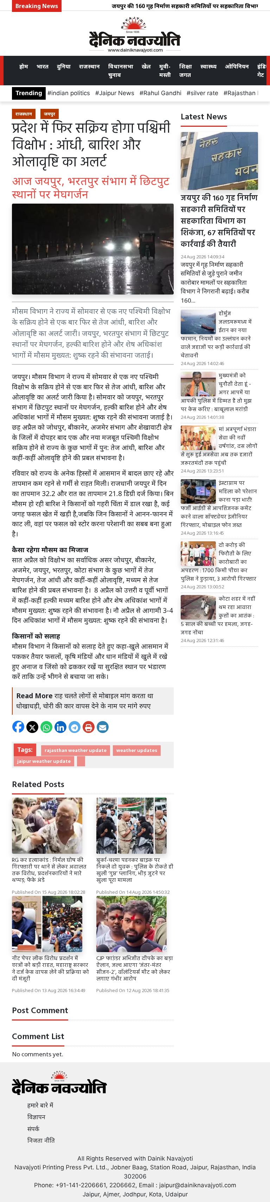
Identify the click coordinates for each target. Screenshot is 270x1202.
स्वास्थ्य (208, 66)
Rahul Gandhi (162, 93)
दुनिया (64, 66)
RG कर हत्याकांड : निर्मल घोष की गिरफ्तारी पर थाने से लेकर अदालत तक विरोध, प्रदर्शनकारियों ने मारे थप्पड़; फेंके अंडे (49, 870)
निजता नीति (41, 1140)
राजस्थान (89, 66)
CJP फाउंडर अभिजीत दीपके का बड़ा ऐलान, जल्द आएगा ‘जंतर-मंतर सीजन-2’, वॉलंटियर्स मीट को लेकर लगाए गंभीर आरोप (134, 969)
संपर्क (33, 1128)
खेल (146, 66)
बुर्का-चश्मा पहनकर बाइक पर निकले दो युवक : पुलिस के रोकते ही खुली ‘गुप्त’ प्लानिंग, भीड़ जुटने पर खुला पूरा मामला (134, 870)
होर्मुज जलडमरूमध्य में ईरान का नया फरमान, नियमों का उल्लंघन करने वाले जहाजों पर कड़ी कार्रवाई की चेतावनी (216, 335)
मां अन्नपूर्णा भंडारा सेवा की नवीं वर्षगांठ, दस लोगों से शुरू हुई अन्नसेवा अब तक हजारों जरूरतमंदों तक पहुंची (219, 446)
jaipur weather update (44, 761)
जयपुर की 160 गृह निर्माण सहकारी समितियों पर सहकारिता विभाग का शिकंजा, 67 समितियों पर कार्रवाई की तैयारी (219, 222)
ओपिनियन (237, 66)
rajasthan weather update (76, 750)
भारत (43, 66)
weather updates (136, 750)
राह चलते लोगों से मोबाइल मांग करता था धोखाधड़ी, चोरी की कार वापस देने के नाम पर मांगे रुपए (84, 701)
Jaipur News (116, 93)
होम (23, 66)
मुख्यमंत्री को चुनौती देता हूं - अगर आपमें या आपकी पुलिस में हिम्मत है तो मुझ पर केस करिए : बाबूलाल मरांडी (216, 393)
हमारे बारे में (40, 1105)
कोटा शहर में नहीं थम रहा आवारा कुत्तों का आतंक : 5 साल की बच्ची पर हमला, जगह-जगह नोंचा (218, 616)
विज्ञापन (36, 1117)
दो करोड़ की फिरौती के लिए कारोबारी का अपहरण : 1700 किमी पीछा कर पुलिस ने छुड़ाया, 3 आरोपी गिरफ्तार (218, 562)
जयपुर (49, 114)
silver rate (204, 93)
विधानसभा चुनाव (120, 70)
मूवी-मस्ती (165, 70)
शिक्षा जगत (185, 70)
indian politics (70, 93)
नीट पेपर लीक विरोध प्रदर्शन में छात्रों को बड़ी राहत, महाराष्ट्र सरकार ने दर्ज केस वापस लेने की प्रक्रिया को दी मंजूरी (50, 969)
